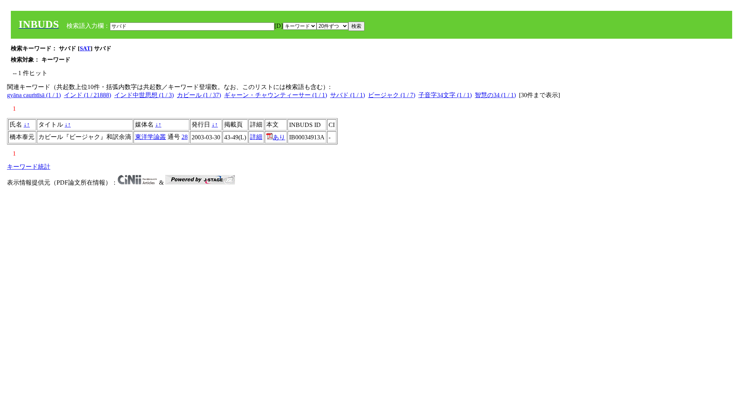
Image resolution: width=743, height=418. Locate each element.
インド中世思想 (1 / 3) (144, 95)
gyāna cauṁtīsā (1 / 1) (34, 95)
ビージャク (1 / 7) (391, 95)
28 (184, 137)
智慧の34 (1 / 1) (495, 95)
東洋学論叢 (150, 137)
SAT (85, 48)
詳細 (256, 137)
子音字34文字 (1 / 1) (445, 95)
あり (279, 137)
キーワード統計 (28, 166)
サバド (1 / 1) (347, 95)
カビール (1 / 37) (199, 95)
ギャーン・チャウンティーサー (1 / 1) (275, 95)
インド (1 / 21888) (87, 95)
